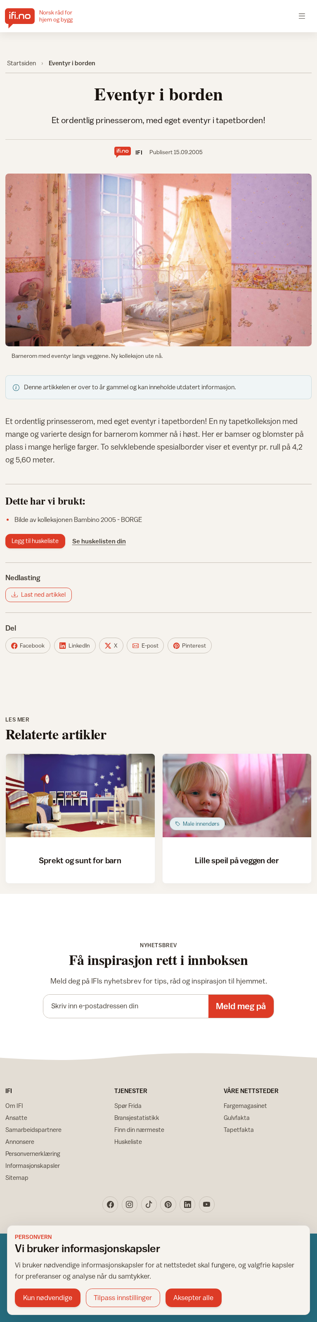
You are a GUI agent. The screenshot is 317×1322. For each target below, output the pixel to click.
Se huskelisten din (99, 541)
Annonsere (19, 1141)
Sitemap (16, 1177)
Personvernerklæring (32, 1153)
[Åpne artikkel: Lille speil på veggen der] (237, 796)
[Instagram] (129, 1204)
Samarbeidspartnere (33, 1129)
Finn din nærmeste (139, 1129)
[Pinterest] (168, 1204)
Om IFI (14, 1105)
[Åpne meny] (302, 16)
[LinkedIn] (187, 1204)
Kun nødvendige (47, 1297)
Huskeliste (128, 1141)
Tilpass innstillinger (123, 1297)
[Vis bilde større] (158, 260)
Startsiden (21, 63)
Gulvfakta (237, 1117)
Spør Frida (128, 1105)
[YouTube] (207, 1204)
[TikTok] (149, 1204)
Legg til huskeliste (35, 540)
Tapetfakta (239, 1129)
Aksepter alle (193, 1297)
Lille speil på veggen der (237, 860)
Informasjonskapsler (32, 1165)
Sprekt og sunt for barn (80, 860)
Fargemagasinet (245, 1105)
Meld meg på (241, 1006)
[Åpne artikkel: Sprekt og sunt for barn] (80, 796)
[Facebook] (110, 1204)
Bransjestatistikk (136, 1117)
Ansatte (16, 1117)
